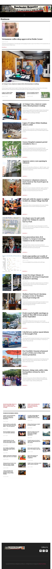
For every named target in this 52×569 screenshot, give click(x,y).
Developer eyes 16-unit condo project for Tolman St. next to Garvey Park (34, 220)
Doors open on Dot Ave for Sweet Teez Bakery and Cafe (34, 448)
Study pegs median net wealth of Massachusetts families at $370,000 (36, 257)
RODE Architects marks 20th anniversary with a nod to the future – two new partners (9, 425)
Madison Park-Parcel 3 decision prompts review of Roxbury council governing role (34, 296)
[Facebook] (40, 551)
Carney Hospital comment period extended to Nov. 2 (33, 93)
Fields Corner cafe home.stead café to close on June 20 (34, 464)
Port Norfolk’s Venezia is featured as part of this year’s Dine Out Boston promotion (35, 353)
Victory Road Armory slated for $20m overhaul (34, 425)
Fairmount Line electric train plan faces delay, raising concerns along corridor (9, 464)
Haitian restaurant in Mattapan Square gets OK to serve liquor (10, 456)
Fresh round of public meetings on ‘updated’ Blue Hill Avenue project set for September (35, 315)
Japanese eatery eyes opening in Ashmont (35, 162)
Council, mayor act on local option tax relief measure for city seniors (34, 441)
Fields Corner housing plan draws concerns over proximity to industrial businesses (34, 406)
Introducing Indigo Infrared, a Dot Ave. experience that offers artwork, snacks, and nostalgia (9, 406)
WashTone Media (42, 563)
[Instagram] (44, 551)
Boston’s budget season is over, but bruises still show (9, 432)
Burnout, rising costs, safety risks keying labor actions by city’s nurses (35, 372)
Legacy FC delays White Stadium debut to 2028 (7, 93)
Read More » (4, 47)
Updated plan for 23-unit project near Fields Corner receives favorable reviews (9, 441)
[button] (24, 15)
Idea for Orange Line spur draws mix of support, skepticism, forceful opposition (33, 433)
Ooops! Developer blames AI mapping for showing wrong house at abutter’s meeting (36, 277)
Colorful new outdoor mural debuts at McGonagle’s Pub (36, 333)
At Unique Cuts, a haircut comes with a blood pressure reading (20, 84)
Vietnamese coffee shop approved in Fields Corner (22, 39)
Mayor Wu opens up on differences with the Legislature (33, 456)
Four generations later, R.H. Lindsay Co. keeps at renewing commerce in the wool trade (34, 239)
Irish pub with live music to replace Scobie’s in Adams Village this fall (36, 200)
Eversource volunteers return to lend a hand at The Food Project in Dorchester (35, 182)
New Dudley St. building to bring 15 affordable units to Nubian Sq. (9, 449)
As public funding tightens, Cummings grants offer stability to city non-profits (33, 416)
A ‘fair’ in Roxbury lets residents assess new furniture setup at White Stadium (8, 472)
